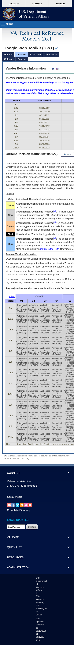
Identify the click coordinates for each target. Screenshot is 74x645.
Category (9, 59)
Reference (35, 54)
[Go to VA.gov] (26, 14)
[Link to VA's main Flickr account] (26, 505)
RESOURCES (15, 557)
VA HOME (13, 537)
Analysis (22, 59)
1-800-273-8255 (17, 485)
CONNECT (13, 472)
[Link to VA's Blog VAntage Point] (22, 505)
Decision (21, 54)
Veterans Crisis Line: (19, 481)
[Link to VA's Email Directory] (9, 505)
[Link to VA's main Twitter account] (17, 505)
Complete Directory (18, 510)
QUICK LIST (14, 547)
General (8, 54)
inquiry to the (49, 249)
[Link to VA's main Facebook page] (13, 505)
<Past (12, 296)
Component (51, 54)
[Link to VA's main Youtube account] (30, 505)
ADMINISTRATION (18, 567)
